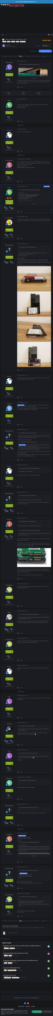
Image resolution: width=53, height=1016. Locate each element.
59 (13, 56)
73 (7, 537)
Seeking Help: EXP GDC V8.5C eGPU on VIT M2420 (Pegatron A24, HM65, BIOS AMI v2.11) (22, 945)
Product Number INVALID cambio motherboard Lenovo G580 (15, 953)
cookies (2, 1011)
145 (7, 741)
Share (38, 45)
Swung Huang (34, 64)
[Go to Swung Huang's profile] (9, 249)
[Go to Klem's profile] (9, 192)
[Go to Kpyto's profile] (9, 105)
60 (15, 56)
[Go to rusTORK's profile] (9, 728)
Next (36, 56)
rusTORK (9, 724)
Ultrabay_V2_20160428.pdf (36, 902)
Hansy (5, 947)
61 (18, 56)
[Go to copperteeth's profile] (9, 67)
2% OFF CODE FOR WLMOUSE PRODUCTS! (25, 1)
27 (9, 148)
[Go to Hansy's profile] (49, 946)
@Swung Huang (21, 405)
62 (20, 56)
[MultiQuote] (18, 87)
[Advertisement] (26, 20)
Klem (9, 187)
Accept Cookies (37, 1011)
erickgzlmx (9, 834)
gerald (8, 44)
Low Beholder (9, 218)
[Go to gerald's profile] (3, 45)
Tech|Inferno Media (26, 997)
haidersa (6, 976)
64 (25, 56)
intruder (9, 519)
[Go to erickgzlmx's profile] (9, 839)
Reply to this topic (45, 51)
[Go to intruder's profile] (9, 524)
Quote (21, 87)
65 (27, 56)
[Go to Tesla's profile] (9, 617)
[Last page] (39, 56)
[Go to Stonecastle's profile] (9, 165)
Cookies (33, 1006)
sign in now (30, 927)
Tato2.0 (5, 954)
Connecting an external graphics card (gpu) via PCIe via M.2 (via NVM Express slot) (20, 960)
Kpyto (9, 100)
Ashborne (6, 969)
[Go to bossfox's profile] (9, 408)
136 (7, 630)
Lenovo (14, 46)
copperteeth (9, 62)
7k (6, 208)
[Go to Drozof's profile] (9, 135)
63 (22, 56)
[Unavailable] (34, 557)
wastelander (9, 585)
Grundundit (6, 961)
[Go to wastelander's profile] (9, 590)
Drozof (9, 130)
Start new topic (33, 51)
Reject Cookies (47, 1011)
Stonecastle (9, 160)
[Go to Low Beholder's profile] (9, 222)
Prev (6, 56)
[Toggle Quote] (19, 64)
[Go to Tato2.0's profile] (49, 954)
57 (8, 56)
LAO (9, 696)
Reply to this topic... (13, 932)
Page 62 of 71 (44, 56)
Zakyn (32, 780)
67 (32, 56)
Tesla (9, 612)
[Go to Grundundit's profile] (49, 961)
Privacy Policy (21, 1006)
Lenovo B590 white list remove (9, 975)
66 (30, 56)
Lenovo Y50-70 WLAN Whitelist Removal (11, 967)
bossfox (9, 403)
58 (10, 56)
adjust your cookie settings (6, 1013)
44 (7, 235)
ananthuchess (9, 894)
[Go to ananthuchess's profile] (9, 899)
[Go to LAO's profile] (9, 701)
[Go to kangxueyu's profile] (9, 783)
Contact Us (27, 1006)
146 (7, 262)
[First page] (3, 56)
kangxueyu (9, 778)
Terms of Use (18, 1010)
